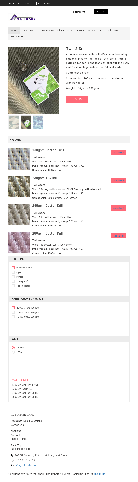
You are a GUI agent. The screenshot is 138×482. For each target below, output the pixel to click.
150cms (20, 347)
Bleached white (24, 267)
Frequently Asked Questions (26, 421)
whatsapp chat (46, 4)
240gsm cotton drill (25, 393)
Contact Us (17, 435)
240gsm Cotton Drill (47, 206)
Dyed (19, 272)
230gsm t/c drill (22, 389)
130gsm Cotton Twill (48, 150)
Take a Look (118, 152)
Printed (19, 277)
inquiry (77, 99)
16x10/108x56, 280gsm (27, 317)
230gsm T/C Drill (45, 178)
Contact (29, 4)
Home (14, 30)
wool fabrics (19, 36)
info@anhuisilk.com (26, 465)
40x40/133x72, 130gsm (27, 307)
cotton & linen (109, 30)
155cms (20, 352)
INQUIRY (101, 11)
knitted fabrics (86, 30)
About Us (14, 4)
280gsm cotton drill (25, 397)
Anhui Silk (99, 474)
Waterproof (22, 281)
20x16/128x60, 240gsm (27, 312)
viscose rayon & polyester (57, 30)
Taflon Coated (23, 286)
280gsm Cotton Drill (47, 233)
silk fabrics (29, 30)
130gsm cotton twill (25, 384)
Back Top (16, 445)
